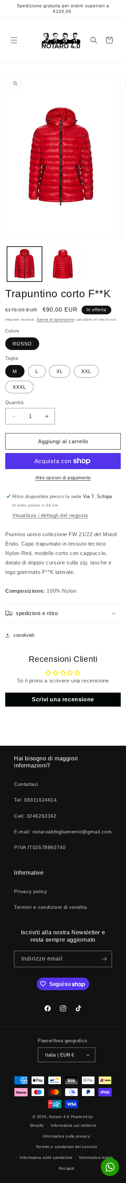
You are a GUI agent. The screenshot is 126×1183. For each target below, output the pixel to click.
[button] (14, 40)
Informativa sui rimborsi (73, 1125)
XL (59, 371)
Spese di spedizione (55, 319)
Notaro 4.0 (59, 1117)
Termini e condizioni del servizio (66, 1147)
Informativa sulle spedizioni (46, 1157)
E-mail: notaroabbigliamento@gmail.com (63, 831)
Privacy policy (30, 891)
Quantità (14, 402)
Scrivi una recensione (63, 699)
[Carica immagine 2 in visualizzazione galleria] (63, 264)
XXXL (19, 387)
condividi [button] (23, 635)
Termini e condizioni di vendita (50, 907)
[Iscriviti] (104, 959)
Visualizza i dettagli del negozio (50, 515)
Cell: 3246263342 (35, 816)
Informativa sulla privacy (66, 1136)
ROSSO (22, 343)
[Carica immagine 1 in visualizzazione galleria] (24, 264)
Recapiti (67, 1168)
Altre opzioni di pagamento (63, 477)
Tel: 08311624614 (35, 800)
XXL (86, 371)
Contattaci (26, 784)
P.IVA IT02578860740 (39, 847)
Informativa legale (96, 1157)
